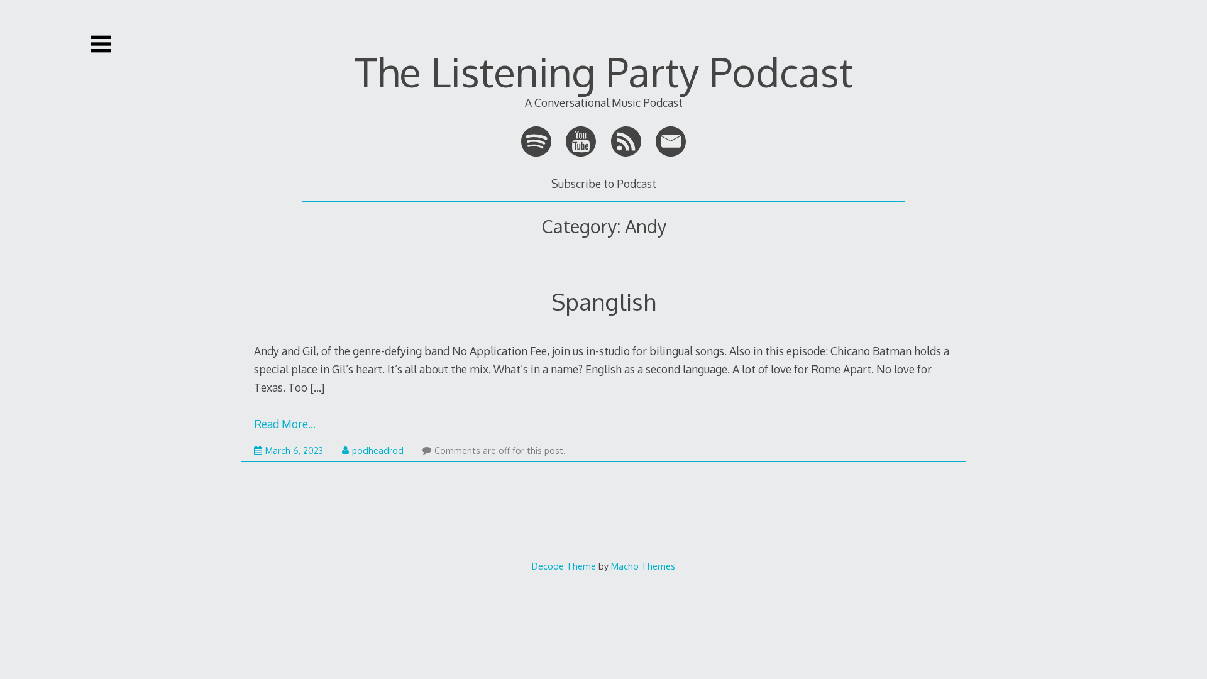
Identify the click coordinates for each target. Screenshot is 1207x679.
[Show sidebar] (101, 44)
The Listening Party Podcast (604, 71)
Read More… (285, 424)
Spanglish (603, 301)
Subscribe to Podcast (603, 183)
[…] (317, 387)
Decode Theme (564, 565)
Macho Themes (643, 565)
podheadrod (378, 450)
